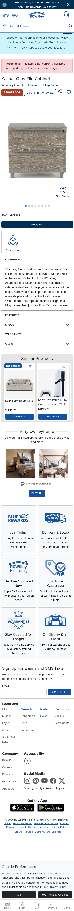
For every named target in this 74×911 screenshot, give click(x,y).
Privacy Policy (57, 887)
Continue (59, 692)
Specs (9, 324)
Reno (24, 723)
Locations (10, 704)
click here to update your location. (43, 47)
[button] (16, 4)
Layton (6, 723)
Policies (64, 823)
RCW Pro (8, 760)
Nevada (27, 709)
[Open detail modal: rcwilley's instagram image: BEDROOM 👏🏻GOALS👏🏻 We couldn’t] (53, 463)
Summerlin (27, 730)
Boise (43, 716)
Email (5, 686)
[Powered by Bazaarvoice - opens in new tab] (36, 484)
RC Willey (7, 85)
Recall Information (22, 823)
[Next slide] (68, 154)
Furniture (21, 85)
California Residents (39, 827)
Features (12, 315)
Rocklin (59, 716)
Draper (6, 716)
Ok (19, 894)
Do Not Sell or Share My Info (34, 831)
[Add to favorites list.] (30, 366)
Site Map (56, 831)
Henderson (28, 716)
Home (7, 823)
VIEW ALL (37, 493)
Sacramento (61, 723)
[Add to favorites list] (69, 93)
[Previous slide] (6, 154)
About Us (8, 788)
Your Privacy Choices (55, 894)
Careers (7, 767)
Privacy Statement (16, 827)
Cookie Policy (59, 827)
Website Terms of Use (46, 823)
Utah (6, 709)
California (61, 709)
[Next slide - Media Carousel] (63, 466)
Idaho (44, 709)
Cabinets (35, 85)
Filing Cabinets (52, 85)
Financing (8, 774)
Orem (5, 730)
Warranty (13, 334)
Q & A (9, 343)
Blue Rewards (11, 781)
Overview (12, 259)
